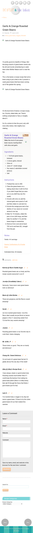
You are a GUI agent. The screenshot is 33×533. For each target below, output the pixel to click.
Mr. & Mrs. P (6, 342)
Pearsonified (17, 528)
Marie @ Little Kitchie (9, 295)
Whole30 (23, 35)
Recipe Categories (7, 502)
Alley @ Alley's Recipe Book (12, 369)
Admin (16, 530)
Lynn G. (4, 393)
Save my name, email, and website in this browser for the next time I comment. (15, 464)
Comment (5, 440)
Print (26, 135)
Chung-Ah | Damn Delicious (11, 355)
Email (4, 426)
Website (5, 433)
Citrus (6, 35)
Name (4, 419)
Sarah (4, 309)
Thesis (27, 528)
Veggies (18, 35)
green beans (12, 35)
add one (14, 260)
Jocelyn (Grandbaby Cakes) (11, 281)
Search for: (5, 484)
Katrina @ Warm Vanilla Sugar (12, 268)
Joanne (5, 328)
